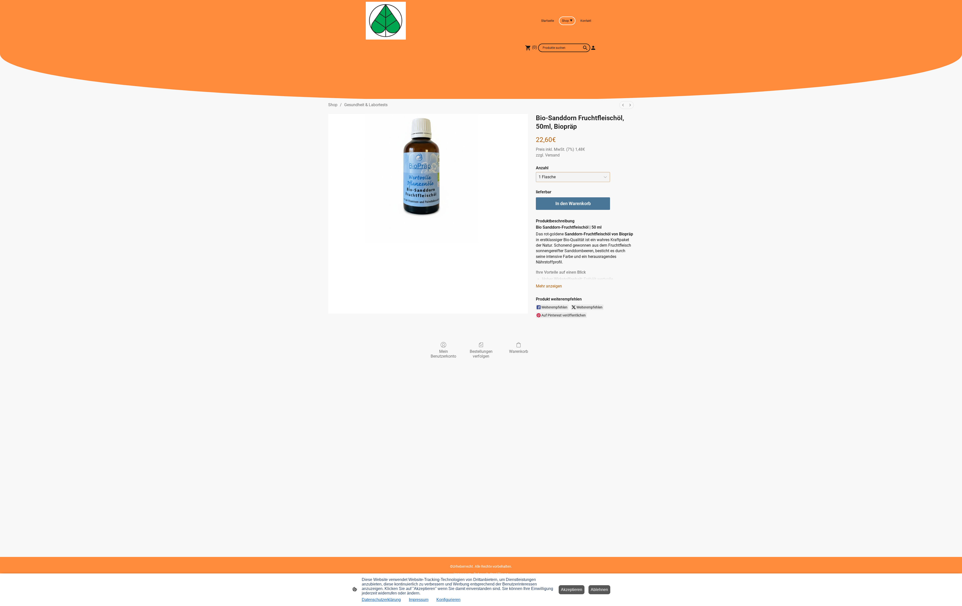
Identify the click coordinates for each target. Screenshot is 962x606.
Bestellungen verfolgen (481, 354)
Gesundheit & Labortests (366, 104)
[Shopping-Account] (593, 48)
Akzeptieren (571, 589)
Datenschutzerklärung (381, 599)
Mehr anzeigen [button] (549, 286)
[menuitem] (623, 105)
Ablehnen (599, 589)
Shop (332, 104)
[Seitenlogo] (386, 21)
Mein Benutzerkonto (443, 354)
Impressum (418, 599)
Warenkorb (518, 351)
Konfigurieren (448, 599)
